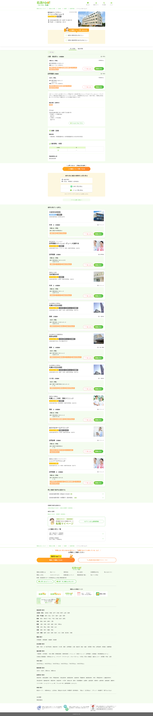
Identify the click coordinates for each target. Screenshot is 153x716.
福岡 (45, 632)
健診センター (96, 656)
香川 (45, 630)
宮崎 (63, 632)
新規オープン (40, 690)
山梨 (60, 615)
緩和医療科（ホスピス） (71, 683)
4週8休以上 (48, 690)
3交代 (42, 670)
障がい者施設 (88, 656)
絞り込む (52, 52)
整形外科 (53, 680)
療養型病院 (58, 653)
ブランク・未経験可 (97, 690)
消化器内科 (63, 677)
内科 (51, 677)
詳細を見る (99, 68)
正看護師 (39, 639)
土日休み (54, 690)
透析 (64, 646)
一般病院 (39, 653)
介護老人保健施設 (41, 656)
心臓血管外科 (107, 677)
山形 (65, 612)
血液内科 (76, 677)
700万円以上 (72, 663)
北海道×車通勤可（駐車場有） (66, 508)
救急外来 (55, 646)
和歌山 (60, 624)
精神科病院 (65, 653)
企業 (110, 656)
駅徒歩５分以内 (51, 514)
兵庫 (48, 624)
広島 (41, 627)
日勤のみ (47, 670)
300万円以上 (40, 663)
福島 (68, 612)
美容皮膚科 (45, 677)
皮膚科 (85, 680)
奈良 (56, 624)
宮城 (58, 612)
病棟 (38, 646)
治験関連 (109, 646)
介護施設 (94, 653)
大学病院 (45, 653)
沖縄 (71, 632)
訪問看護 (69, 646)
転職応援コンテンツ (69, 575)
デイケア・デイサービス (62, 656)
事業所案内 (39, 700)
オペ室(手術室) (48, 646)
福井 (57, 615)
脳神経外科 (46, 680)
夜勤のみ (53, 670)
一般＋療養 (51, 653)
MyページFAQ (94, 575)
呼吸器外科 (99, 677)
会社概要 (39, 697)
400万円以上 (48, 663)
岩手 (54, 612)
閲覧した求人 (40, 575)
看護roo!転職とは (41, 572)
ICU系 (60, 646)
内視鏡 (104, 646)
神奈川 (45, 618)
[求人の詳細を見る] (76, 224)
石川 (53, 615)
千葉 (53, 618)
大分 (59, 632)
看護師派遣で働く (81, 575)
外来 (41, 646)
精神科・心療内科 (99, 680)
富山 (49, 615)
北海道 (59, 8)
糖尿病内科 (89, 677)
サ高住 (81, 656)
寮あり (82, 690)
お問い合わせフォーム (46, 581)
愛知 (41, 621)
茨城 (57, 618)
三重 (52, 621)
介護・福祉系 (76, 646)
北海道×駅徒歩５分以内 (53, 508)
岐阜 (45, 621)
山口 (56, 627)
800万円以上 (80, 663)
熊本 (55, 632)
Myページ (52, 572)
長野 (64, 615)
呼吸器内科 (56, 677)
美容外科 (39, 677)
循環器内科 (70, 677)
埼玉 (50, 618)
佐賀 (48, 632)
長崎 (52, 632)
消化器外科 (39, 680)
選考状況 (66, 572)
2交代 (38, 670)
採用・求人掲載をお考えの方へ (66, 581)
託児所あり (88, 690)
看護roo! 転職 (52, 8)
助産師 (55, 639)
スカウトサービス (54, 575)
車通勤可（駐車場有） (61, 514)
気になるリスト (108, 572)
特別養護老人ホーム (103, 653)
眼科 (74, 680)
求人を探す (80, 572)
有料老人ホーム (51, 656)
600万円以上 (64, 663)
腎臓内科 (82, 677)
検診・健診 (84, 646)
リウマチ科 (39, 683)
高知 (52, 630)
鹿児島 (67, 632)
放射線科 (107, 680)
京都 (45, 624)
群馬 (64, 618)
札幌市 (65, 8)
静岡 (48, 621)
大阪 (41, 624)
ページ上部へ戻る (76, 200)
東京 (41, 618)
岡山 (45, 627)
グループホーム (75, 656)
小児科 (64, 680)
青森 (51, 612)
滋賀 (52, 624)
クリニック (72, 653)
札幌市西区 (72, 8)
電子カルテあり (108, 690)
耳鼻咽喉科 (79, 680)
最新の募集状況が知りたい (76, 35)
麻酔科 (112, 680)
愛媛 (48, 630)
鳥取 (48, 627)
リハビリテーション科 (49, 683)
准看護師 (45, 639)
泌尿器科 (91, 680)
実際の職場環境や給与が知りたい (78, 40)
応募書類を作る (95, 572)
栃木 (60, 618)
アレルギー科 (59, 683)
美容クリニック (81, 653)
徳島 (41, 630)
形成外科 (59, 680)
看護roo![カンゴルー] (41, 8)
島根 (52, 627)
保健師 (50, 639)
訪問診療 (98, 646)
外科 (94, 677)
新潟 (46, 615)
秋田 (61, 612)
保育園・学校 (91, 646)
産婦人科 (69, 680)
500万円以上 (56, 663)
